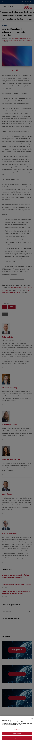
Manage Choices (17, 729)
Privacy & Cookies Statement (6, 726)
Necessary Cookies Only (17, 733)
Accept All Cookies (17, 738)
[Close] (32, 718)
